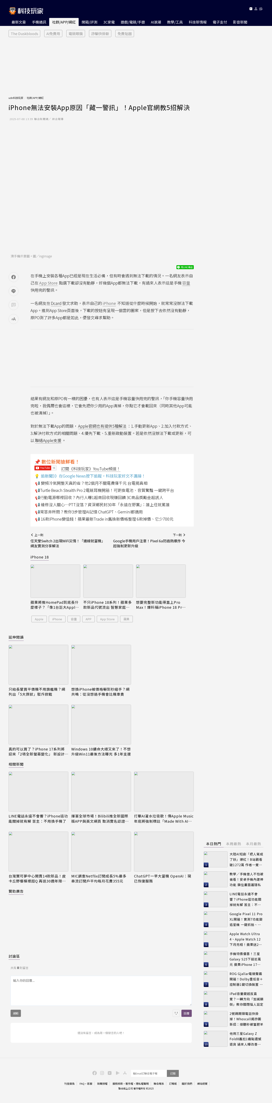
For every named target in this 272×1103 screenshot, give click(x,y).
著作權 (129, 1083)
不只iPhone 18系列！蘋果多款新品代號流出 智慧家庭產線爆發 (107, 605)
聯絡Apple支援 (48, 440)
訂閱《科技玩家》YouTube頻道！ (90, 469)
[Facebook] (94, 1072)
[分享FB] (14, 277)
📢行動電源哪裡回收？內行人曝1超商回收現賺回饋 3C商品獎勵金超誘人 (99, 497)
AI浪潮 (156, 22)
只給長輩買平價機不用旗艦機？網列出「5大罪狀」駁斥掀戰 (37, 692)
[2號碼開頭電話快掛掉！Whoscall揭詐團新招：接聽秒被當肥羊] (216, 1019)
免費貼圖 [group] (124, 33)
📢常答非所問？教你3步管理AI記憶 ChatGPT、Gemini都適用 (89, 512)
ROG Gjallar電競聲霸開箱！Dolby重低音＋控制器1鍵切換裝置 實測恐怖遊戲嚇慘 (246, 979)
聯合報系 (159, 1083)
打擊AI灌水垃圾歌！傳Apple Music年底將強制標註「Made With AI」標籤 (164, 818)
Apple (39, 619)
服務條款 (118, 1083)
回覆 (186, 1013)
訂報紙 (173, 1083)
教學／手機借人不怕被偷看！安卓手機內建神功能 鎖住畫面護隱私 (246, 879)
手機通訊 (39, 22)
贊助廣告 (16, 891)
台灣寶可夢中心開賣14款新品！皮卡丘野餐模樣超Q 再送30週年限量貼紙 (37, 878)
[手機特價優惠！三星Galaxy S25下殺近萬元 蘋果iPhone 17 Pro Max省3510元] (216, 959)
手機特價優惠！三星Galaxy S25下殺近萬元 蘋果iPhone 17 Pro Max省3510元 (245, 959)
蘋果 (126, 619)
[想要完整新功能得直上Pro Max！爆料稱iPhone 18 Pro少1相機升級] (161, 581)
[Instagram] (101, 1072)
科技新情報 (198, 22)
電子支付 (220, 22)
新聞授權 (102, 1083)
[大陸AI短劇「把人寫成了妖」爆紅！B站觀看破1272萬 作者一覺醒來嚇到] (216, 859)
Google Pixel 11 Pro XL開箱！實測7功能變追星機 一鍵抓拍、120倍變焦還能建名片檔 (246, 919)
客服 (89, 1083)
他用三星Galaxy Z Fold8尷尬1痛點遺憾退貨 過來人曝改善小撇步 (245, 1039)
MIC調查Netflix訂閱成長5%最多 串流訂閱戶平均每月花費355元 (98, 878)
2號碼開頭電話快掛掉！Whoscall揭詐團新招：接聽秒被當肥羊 (246, 1018)
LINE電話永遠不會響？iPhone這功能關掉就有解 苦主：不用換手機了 (38, 818)
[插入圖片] (176, 1013)
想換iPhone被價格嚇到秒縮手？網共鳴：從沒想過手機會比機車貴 (100, 692)
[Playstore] (116, 1072)
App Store (107, 619)
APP (88, 619)
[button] (255, 9)
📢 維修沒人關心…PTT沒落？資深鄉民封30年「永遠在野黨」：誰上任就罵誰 (102, 504)
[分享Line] (14, 291)
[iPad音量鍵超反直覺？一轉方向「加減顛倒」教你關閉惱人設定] (216, 999)
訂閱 (172, 1073)
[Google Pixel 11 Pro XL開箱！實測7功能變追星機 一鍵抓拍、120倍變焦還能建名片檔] (216, 919)
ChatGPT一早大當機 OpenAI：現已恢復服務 (162, 878)
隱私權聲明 (142, 1083)
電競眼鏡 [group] (75, 33)
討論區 (14, 956)
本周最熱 (233, 843)
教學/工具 (175, 22)
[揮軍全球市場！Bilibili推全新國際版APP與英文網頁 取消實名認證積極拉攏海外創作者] (101, 791)
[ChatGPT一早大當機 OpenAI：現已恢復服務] (164, 852)
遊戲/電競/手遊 (133, 22)
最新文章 (19, 22)
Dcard (56, 303)
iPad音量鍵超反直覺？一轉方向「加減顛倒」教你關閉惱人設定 (246, 998)
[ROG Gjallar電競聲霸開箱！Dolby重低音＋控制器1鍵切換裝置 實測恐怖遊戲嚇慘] (216, 979)
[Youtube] (250, 9)
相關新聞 (16, 764)
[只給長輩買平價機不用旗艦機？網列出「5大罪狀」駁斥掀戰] (38, 665)
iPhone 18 (39, 556)
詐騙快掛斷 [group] (100, 33)
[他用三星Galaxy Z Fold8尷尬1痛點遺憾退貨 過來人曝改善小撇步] (216, 1039)
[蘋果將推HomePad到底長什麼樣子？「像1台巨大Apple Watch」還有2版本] (55, 581)
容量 (74, 619)
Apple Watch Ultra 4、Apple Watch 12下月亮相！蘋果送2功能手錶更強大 (246, 939)
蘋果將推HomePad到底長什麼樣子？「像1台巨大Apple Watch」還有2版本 (54, 605)
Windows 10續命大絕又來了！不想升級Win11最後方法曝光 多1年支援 (101, 751)
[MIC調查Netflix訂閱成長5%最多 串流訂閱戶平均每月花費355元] (101, 852)
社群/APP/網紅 (64, 22)
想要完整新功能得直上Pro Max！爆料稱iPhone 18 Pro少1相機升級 (160, 605)
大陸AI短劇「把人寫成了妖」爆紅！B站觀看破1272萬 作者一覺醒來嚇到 (246, 859)
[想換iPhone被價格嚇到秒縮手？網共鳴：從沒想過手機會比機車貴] (101, 665)
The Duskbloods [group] (24, 33)
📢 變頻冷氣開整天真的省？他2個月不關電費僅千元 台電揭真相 (91, 483)
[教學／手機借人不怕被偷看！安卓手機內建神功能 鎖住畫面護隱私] (216, 879)
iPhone (57, 619)
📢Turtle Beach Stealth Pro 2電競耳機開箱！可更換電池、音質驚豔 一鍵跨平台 (104, 490)
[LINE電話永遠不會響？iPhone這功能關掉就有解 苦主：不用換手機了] (38, 791)
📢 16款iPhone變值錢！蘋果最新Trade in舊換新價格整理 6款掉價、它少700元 (104, 519)
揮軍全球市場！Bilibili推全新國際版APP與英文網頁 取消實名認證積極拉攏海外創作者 (100, 818)
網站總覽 (202, 1083)
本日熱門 (213, 843)
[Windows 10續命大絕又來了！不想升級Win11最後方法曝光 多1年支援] (101, 725)
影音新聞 (240, 22)
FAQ (82, 1083)
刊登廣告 (69, 1083)
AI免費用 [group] (53, 33)
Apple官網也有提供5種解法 (102, 426)
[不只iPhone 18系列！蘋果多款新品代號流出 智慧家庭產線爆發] (108, 581)
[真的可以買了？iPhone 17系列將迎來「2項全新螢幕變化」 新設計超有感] (38, 725)
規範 (16, 1013)
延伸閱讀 (16, 637)
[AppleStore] (124, 1072)
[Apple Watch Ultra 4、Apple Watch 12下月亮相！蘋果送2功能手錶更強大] (216, 939)
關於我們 (187, 1083)
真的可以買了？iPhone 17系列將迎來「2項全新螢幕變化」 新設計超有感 (37, 751)
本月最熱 (253, 843)
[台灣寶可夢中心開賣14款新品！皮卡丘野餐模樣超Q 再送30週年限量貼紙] (38, 852)
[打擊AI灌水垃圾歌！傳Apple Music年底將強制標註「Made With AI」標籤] (164, 791)
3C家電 (109, 22)
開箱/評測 (89, 22)
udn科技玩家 (16, 98)
